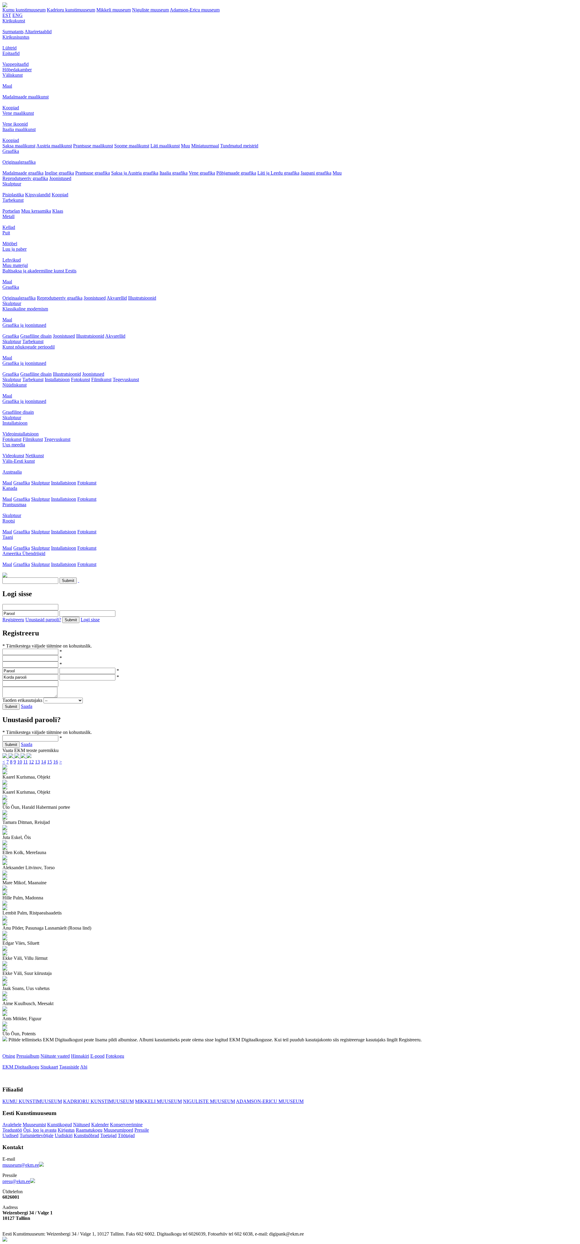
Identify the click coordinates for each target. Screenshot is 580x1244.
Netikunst (34, 455)
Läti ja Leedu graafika (278, 172)
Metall (8, 216)
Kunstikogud (59, 1124)
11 (25, 761)
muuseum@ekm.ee (20, 1165)
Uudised (10, 1135)
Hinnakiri (80, 1056)
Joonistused (60, 178)
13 (37, 761)
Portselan (11, 211)
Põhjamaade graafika (236, 172)
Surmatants (13, 31)
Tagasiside (69, 1066)
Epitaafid (11, 53)
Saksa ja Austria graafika (134, 172)
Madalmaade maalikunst (25, 96)
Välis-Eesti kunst (18, 461)
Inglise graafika (59, 172)
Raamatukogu (89, 1130)
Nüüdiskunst (14, 384)
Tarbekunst (13, 200)
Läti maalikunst (165, 145)
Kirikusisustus (15, 37)
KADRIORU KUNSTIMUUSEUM (98, 1101)
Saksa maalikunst (18, 145)
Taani (7, 537)
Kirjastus (66, 1130)
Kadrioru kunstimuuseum (71, 9)
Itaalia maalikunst (19, 129)
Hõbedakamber (17, 69)
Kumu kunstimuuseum (24, 9)
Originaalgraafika (19, 162)
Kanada (9, 488)
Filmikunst (101, 379)
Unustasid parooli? (43, 619)
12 (31, 761)
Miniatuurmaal (205, 145)
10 (19, 761)
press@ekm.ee (16, 1181)
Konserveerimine (126, 1124)
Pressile (141, 1130)
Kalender (100, 1124)
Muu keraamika (36, 211)
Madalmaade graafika (23, 172)
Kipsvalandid (37, 194)
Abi (83, 1066)
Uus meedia (13, 444)
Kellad (8, 227)
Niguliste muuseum (150, 9)
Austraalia (12, 471)
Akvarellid (117, 298)
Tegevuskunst (126, 379)
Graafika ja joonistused (24, 325)
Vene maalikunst (18, 113)
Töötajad (126, 1135)
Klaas (57, 211)
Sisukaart (49, 1066)
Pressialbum (27, 1056)
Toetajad (108, 1135)
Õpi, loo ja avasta (39, 1130)
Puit (6, 232)
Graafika (10, 151)
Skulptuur (11, 183)
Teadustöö (12, 1130)
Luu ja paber (14, 249)
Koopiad (10, 107)
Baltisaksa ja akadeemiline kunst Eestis (39, 270)
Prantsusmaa (14, 504)
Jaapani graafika (316, 172)
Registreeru (13, 619)
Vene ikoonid (15, 124)
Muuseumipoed (118, 1130)
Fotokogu (115, 1056)
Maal (7, 85)
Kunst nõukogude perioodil (28, 346)
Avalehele (11, 1124)
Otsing (8, 1056)
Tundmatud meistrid (239, 145)
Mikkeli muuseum (113, 9)
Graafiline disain (36, 336)
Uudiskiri (63, 1135)
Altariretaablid (38, 31)
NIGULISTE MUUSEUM (209, 1101)
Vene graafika (202, 172)
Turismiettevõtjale (36, 1135)
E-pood (97, 1056)
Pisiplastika (13, 194)
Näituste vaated (55, 1056)
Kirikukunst (13, 20)
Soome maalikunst (131, 145)
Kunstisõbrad (86, 1135)
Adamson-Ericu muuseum (195, 9)
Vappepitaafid (15, 64)
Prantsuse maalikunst (93, 145)
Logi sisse (90, 619)
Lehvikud (11, 259)
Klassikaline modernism (25, 308)
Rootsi (8, 520)
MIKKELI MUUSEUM (158, 1101)
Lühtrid (9, 47)
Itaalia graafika (174, 172)
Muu (185, 145)
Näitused (81, 1124)
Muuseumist (34, 1124)
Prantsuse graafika (92, 172)
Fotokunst (80, 379)
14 (43, 761)
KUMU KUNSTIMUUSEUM (32, 1101)
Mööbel (9, 243)
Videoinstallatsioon (20, 433)
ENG (17, 15)
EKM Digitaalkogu (20, 1066)
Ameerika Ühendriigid (23, 553)
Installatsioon (57, 379)
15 (49, 761)
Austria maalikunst (54, 145)
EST (6, 15)
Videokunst (13, 455)
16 (55, 761)
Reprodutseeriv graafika (25, 178)
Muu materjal (15, 265)
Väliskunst (12, 75)
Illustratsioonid (142, 298)
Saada (26, 706)
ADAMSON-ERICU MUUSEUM (270, 1101)
